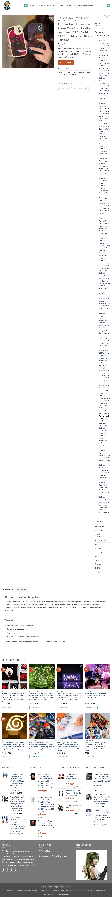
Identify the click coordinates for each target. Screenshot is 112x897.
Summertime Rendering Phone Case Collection (104, 455)
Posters (98, 564)
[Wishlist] (108, 5)
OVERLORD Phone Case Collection (103, 405)
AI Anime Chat (44, 851)
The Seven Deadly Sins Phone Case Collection (103, 478)
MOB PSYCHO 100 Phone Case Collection (104, 353)
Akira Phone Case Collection (104, 64)
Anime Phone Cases (67, 19)
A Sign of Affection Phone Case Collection (104, 43)
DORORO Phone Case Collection (104, 204)
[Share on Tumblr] (83, 88)
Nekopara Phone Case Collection (104, 387)
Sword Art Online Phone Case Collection (104, 463)
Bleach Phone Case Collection (104, 107)
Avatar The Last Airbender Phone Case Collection (104, 83)
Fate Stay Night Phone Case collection (104, 228)
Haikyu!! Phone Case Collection (104, 264)
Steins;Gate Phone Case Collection (103, 448)
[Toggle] (109, 32)
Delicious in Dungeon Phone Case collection (104, 191)
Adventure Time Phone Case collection (104, 50)
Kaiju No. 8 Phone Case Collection (104, 327)
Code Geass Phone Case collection (103, 153)
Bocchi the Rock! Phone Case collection (104, 131)
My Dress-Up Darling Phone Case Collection (104, 368)
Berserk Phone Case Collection (104, 95)
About (9, 891)
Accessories (85, 17)
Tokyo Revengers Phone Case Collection (104, 495)
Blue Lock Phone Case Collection (104, 125)
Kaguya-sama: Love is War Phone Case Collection (103, 319)
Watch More (66, 63)
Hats (96, 544)
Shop (38, 5)
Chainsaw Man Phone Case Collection (103, 146)
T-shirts (98, 568)
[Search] (26, 5)
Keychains (100, 522)
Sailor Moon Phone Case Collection (103, 426)
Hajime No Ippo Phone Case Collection (104, 271)
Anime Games (99, 530)
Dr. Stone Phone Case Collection (104, 210)
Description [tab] (8, 589)
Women (98, 572)
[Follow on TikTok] (11, 870)
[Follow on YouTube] (15, 870)
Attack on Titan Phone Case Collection (104, 76)
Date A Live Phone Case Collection (103, 176)
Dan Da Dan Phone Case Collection (103, 161)
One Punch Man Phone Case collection (104, 393)
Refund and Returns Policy (76, 891)
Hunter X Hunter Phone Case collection (104, 291)
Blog (43, 5)
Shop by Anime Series (39, 891)
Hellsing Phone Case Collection (104, 277)
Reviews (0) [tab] (21, 589)
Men (96, 556)
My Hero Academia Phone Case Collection (104, 375)
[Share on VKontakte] (79, 88)
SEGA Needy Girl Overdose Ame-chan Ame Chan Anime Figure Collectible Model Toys (96, 695)
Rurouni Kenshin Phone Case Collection (74, 20)
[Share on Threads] (71, 88)
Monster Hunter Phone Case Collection (104, 360)
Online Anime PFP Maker (83, 5)
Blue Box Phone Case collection (104, 112)
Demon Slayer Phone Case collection (103, 198)
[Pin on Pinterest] (75, 88)
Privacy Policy (54, 891)
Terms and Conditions (96, 891)
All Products (99, 526)
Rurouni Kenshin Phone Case (80, 78)
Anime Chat (51, 5)
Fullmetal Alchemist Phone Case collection (104, 245)
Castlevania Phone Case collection (103, 139)
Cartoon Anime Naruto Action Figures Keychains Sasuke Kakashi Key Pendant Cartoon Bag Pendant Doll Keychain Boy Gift (41, 746)
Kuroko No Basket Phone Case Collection (104, 338)
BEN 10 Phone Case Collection (104, 89)
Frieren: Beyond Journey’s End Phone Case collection (104, 237)
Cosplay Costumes (98, 535)
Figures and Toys (101, 540)
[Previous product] (108, 16)
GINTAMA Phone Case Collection (104, 252)
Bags (98, 519)
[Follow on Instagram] (7, 870)
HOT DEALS (99, 552)
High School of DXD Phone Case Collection (104, 283)
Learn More (7, 707)
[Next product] (105, 16)
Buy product (91, 707)
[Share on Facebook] (59, 88)
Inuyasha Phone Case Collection (104, 297)
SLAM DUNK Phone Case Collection (103, 433)
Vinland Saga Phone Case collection (103, 507)
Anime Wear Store (71, 17)
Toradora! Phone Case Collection (104, 501)
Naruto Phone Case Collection (104, 382)
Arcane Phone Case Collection (104, 69)
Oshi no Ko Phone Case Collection (104, 399)
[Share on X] (63, 88)
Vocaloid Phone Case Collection (104, 514)
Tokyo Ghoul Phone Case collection (103, 487)
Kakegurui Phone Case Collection (104, 332)
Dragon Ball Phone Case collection (103, 216)
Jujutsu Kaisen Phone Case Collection (103, 311)
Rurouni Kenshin (66, 78)
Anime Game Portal (65, 5)
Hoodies (98, 548)
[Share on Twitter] (67, 88)
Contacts (27, 891)
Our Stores (17, 891)
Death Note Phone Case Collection (103, 183)
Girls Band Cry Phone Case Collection (103, 258)
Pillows (97, 560)
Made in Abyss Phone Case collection (103, 345)
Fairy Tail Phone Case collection (104, 222)
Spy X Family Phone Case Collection (103, 440)
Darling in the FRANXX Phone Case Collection (104, 168)
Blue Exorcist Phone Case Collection (103, 119)
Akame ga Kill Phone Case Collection (103, 58)
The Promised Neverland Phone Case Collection (104, 470)
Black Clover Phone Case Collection (103, 101)
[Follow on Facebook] (3, 870)
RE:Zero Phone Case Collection (104, 412)
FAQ (62, 891)
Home (32, 5)
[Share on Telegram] (87, 88)
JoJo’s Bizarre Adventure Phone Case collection (104, 303)
